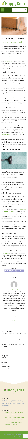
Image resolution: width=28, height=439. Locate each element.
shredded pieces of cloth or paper (16, 97)
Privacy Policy (11, 436)
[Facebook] (5, 271)
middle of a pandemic (6, 56)
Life (2, 364)
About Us (11, 393)
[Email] (20, 271)
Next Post (14, 320)
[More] (23, 271)
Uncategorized (5, 369)
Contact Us (16, 393)
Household (4, 41)
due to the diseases (9, 61)
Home (2, 360)
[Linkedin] (10, 271)
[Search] (26, 9)
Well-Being (4, 371)
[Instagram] (15, 271)
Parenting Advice (5, 366)
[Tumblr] (18, 271)
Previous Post (14, 316)
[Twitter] (7, 271)
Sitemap (18, 436)
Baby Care (3, 357)
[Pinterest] (12, 271)
